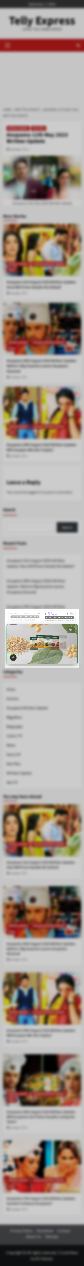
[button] (7, 45)
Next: (38, 1040)
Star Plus (38, 128)
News (12, 1119)
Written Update (18, 128)
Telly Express (42, 21)
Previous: (41, 1019)
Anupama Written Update (48, 1113)
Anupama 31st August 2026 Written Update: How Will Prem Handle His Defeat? (41, 1134)
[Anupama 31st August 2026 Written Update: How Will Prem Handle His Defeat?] (42, 1099)
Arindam (15, 149)
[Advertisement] (42, 77)
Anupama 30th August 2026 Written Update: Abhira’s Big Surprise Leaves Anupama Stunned (42, 1215)
